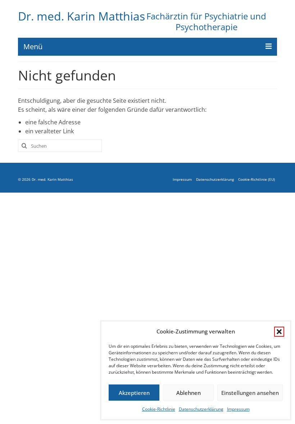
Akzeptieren (134, 392)
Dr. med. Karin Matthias (81, 16)
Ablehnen (188, 392)
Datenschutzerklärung (201, 409)
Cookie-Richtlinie (158, 409)
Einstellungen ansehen (250, 392)
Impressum (238, 409)
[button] (279, 331)
